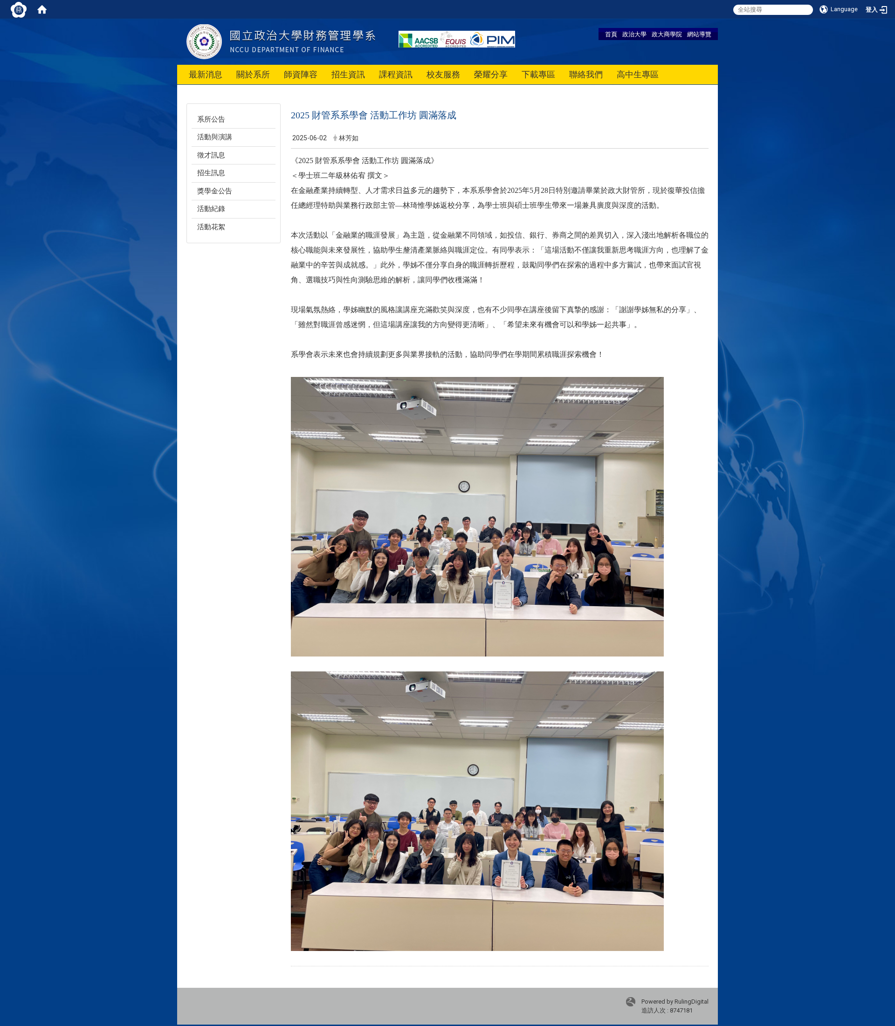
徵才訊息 (211, 155)
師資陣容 (300, 74)
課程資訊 (396, 74)
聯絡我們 (586, 74)
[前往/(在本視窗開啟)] (280, 41)
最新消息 (205, 74)
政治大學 (634, 34)
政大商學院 (667, 34)
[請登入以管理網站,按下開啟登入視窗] (18, 9)
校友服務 (443, 74)
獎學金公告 (214, 191)
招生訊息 (211, 173)
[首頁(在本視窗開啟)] (42, 9)
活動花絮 (211, 227)
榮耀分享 (491, 74)
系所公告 (211, 119)
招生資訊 (348, 74)
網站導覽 (699, 34)
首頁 (611, 34)
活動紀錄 (211, 209)
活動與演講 (214, 137)
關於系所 (253, 74)
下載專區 (538, 74)
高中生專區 (638, 74)
